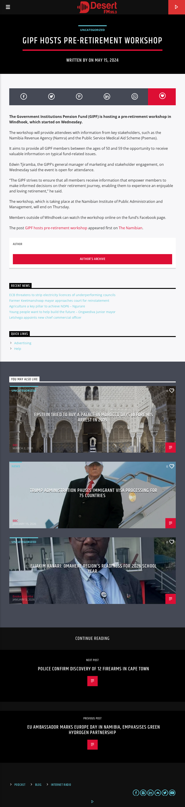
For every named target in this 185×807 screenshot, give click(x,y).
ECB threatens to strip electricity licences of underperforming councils (62, 295)
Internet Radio (61, 784)
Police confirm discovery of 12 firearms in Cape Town (93, 669)
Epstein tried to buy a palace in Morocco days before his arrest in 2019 (93, 417)
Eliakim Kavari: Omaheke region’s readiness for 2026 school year (93, 568)
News (16, 466)
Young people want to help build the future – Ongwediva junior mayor (62, 312)
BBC (15, 445)
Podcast (19, 784)
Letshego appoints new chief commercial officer (45, 317)
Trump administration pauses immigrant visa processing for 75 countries (93, 493)
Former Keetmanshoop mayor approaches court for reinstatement (59, 300)
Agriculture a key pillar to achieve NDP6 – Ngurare (47, 306)
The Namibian (130, 227)
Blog (38, 784)
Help (17, 348)
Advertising (22, 343)
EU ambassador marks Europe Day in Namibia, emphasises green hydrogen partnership (93, 730)
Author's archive (92, 259)
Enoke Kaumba (23, 596)
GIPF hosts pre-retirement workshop (56, 227)
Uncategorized (92, 30)
